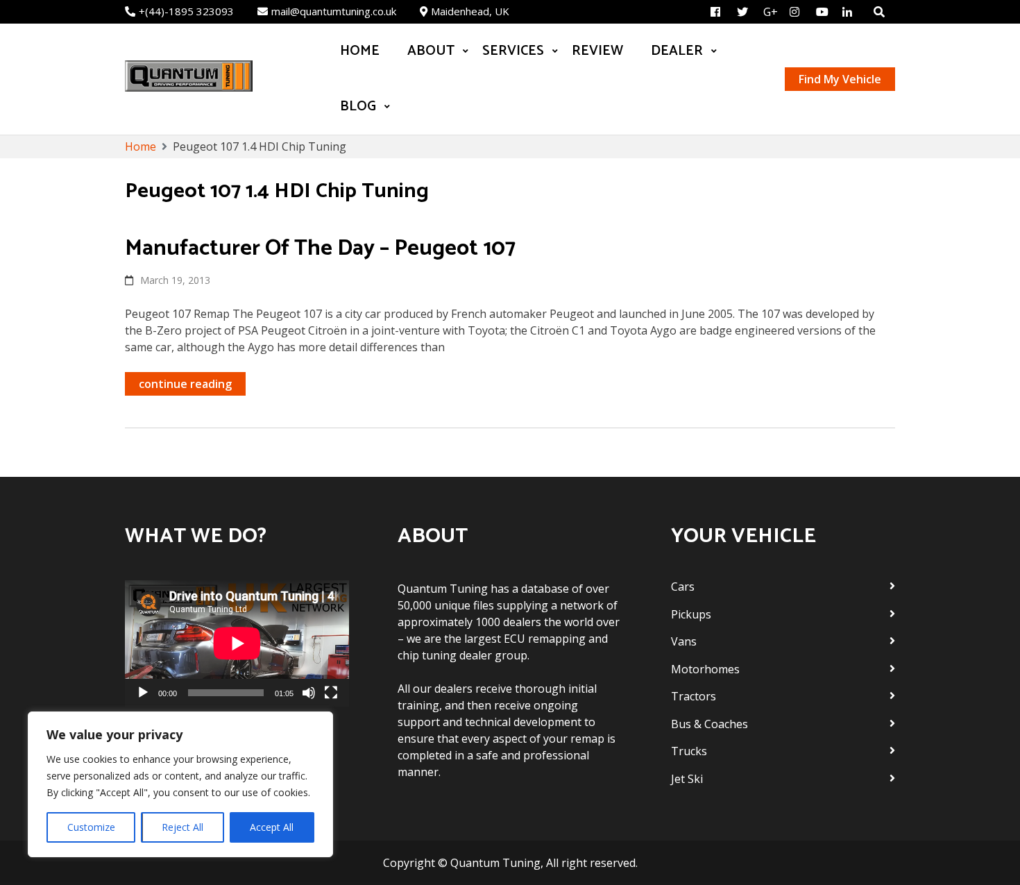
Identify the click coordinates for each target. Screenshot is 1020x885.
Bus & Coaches (709, 724)
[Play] (143, 693)
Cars (683, 586)
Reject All (182, 827)
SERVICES (513, 51)
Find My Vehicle (840, 79)
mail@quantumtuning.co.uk (333, 11)
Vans (684, 641)
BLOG (358, 106)
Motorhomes (705, 669)
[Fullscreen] (331, 693)
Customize (91, 827)
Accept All (272, 827)
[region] (180, 784)
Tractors (693, 696)
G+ (770, 11)
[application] (237, 643)
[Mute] (309, 693)
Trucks (689, 751)
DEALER (677, 51)
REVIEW (597, 51)
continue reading (185, 383)
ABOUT (430, 51)
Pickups (691, 614)
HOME (360, 51)
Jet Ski (687, 778)
